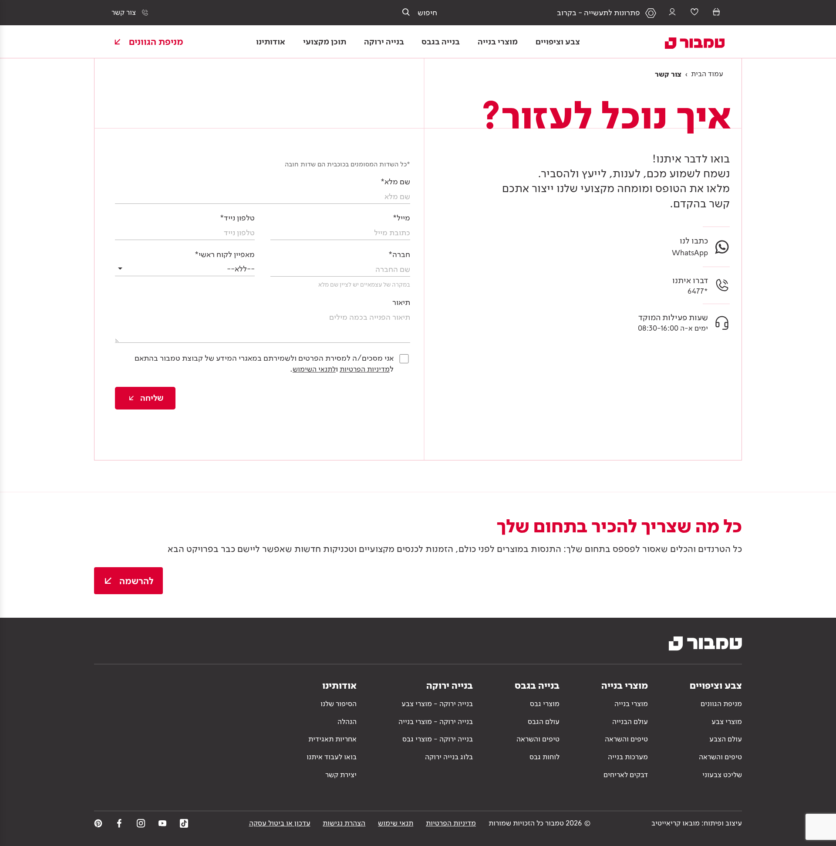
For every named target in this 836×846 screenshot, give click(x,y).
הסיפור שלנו (338, 703)
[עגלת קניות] (716, 12)
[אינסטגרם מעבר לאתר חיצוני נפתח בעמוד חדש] (141, 823)
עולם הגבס (544, 721)
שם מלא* (395, 181)
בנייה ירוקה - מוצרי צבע (437, 703)
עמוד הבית (707, 73)
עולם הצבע (725, 738)
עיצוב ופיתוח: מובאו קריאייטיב (696, 823)
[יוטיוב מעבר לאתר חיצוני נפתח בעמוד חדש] (162, 823)
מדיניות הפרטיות (365, 369)
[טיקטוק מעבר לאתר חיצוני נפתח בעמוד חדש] (184, 823)
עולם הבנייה (630, 721)
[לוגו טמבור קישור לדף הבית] (688, 41)
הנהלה (347, 721)
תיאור (401, 302)
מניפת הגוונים (721, 703)
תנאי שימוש (395, 823)
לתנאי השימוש (314, 369)
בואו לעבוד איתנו (332, 756)
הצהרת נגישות (344, 823)
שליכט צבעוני (722, 774)
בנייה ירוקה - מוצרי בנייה (435, 721)
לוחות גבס (544, 756)
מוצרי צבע (726, 721)
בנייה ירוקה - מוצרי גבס (437, 738)
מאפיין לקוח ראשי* (225, 254)
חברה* (399, 254)
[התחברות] (672, 12)
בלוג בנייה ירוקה (449, 756)
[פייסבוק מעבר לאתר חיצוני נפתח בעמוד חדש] (119, 823)
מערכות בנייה (628, 756)
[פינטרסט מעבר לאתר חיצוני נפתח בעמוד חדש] (98, 823)
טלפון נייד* (237, 217)
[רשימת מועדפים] (694, 12)
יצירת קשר (341, 774)
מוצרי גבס (545, 703)
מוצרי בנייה (631, 703)
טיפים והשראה (720, 756)
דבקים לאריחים (625, 774)
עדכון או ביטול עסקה (279, 823)
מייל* (401, 217)
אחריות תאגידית (332, 738)
